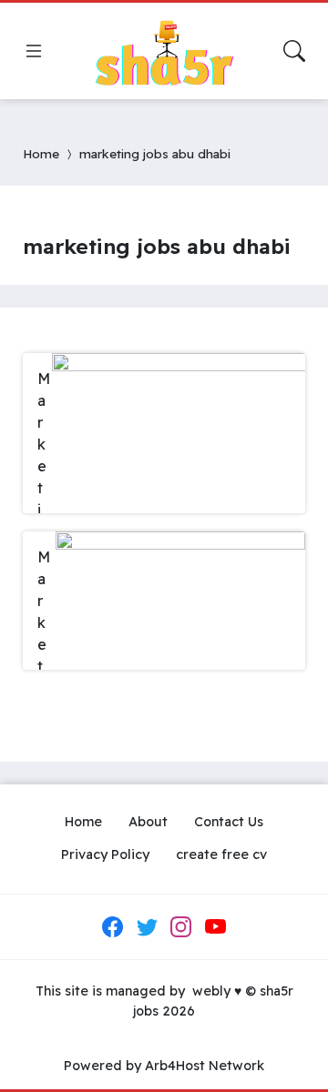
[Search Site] (294, 51)
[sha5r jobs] (164, 51)
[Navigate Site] (34, 51)
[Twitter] (146, 927)
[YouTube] (215, 927)
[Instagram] (181, 927)
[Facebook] (113, 927)
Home (41, 153)
